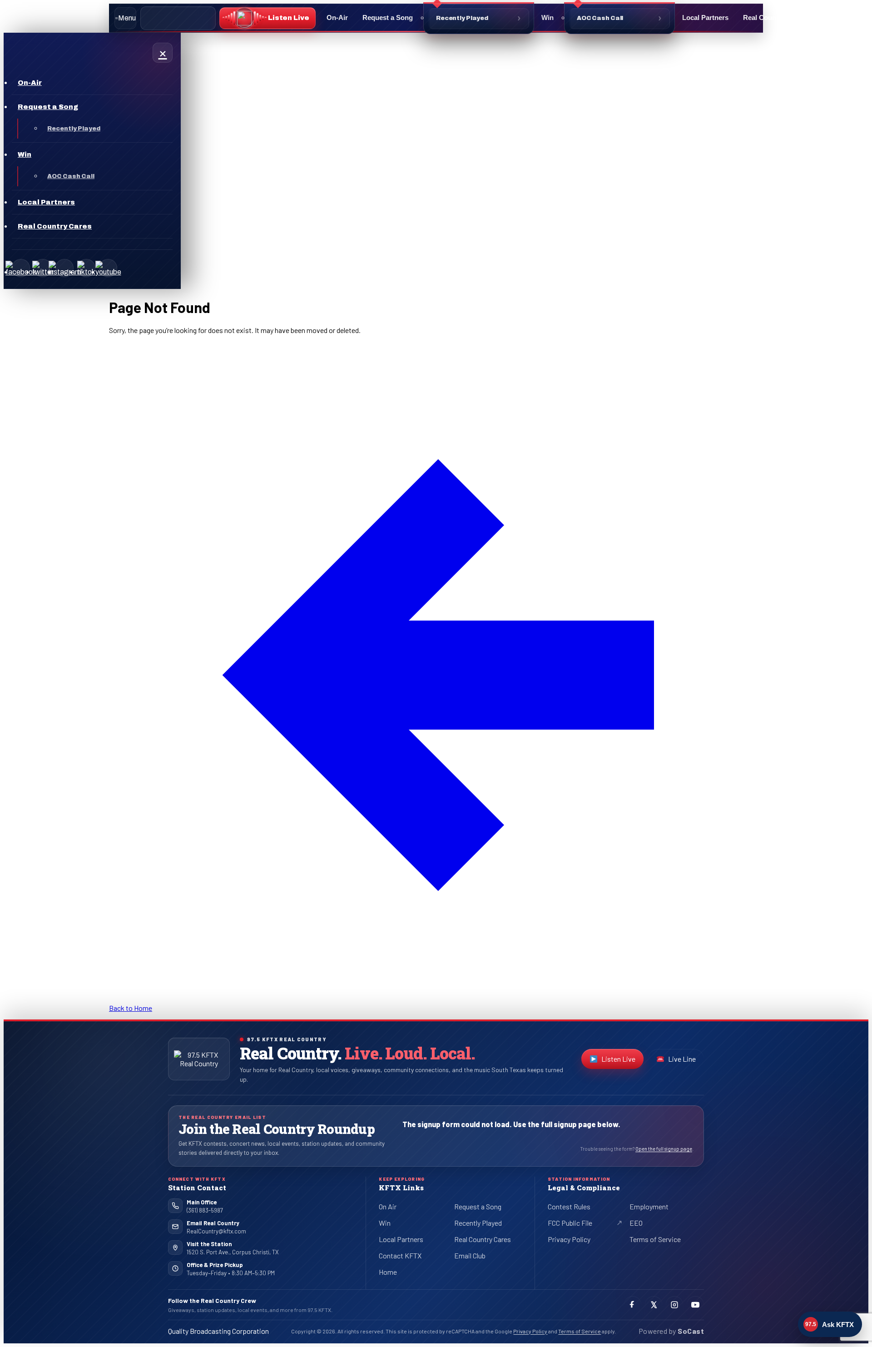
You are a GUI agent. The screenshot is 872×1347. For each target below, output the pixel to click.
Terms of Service (655, 1239)
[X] (43, 268)
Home (388, 1271)
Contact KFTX (400, 1255)
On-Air (337, 17)
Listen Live (622, 1060)
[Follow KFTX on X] (653, 1304)
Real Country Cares (774, 17)
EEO (636, 1222)
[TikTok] (86, 268)
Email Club (470, 1255)
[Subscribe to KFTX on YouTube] (695, 1304)
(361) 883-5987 (205, 1210)
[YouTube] (108, 268)
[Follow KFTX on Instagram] (674, 1304)
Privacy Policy (569, 1239)
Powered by (671, 1331)
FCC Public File (577, 1224)
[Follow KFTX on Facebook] (632, 1304)
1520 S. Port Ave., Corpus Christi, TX (233, 1252)
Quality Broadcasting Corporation (218, 1331)
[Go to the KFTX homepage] (199, 1059)
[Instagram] (64, 268)
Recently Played (462, 18)
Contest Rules (569, 1206)
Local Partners (705, 17)
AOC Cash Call (600, 18)
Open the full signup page (663, 1149)
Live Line (682, 1058)
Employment (649, 1206)
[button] (267, 18)
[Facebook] (21, 268)
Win (547, 17)
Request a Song (387, 17)
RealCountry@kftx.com (216, 1231)
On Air (387, 1206)
